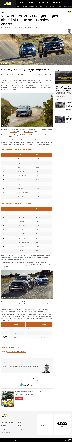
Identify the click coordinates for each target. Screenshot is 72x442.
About (30, 440)
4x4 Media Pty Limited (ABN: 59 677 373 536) (57, 440)
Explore (21, 426)
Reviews (25, 6)
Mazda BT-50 (7, 129)
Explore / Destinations (50, 6)
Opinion (60, 6)
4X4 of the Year (7, 422)
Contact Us (36, 440)
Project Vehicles (33, 6)
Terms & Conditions (6, 440)
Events (3, 426)
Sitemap (25, 440)
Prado (5, 135)
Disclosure (19, 440)
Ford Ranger (13, 75)
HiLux (19, 77)
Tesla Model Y (5, 89)
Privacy (14, 440)
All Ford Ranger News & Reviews (16, 347)
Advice (20, 422)
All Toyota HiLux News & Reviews (16, 351)
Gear (41, 6)
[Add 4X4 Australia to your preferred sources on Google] (27, 384)
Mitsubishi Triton (28, 131)
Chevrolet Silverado (13, 142)
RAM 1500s (27, 140)
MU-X (38, 135)
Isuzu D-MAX (13, 131)
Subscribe (22, 429)
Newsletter (5, 433)
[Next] (70, 6)
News (18, 6)
